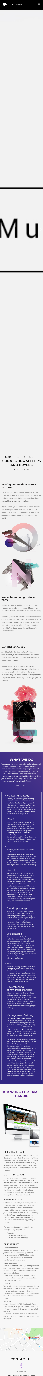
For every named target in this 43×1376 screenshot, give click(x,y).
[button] (2, 229)
